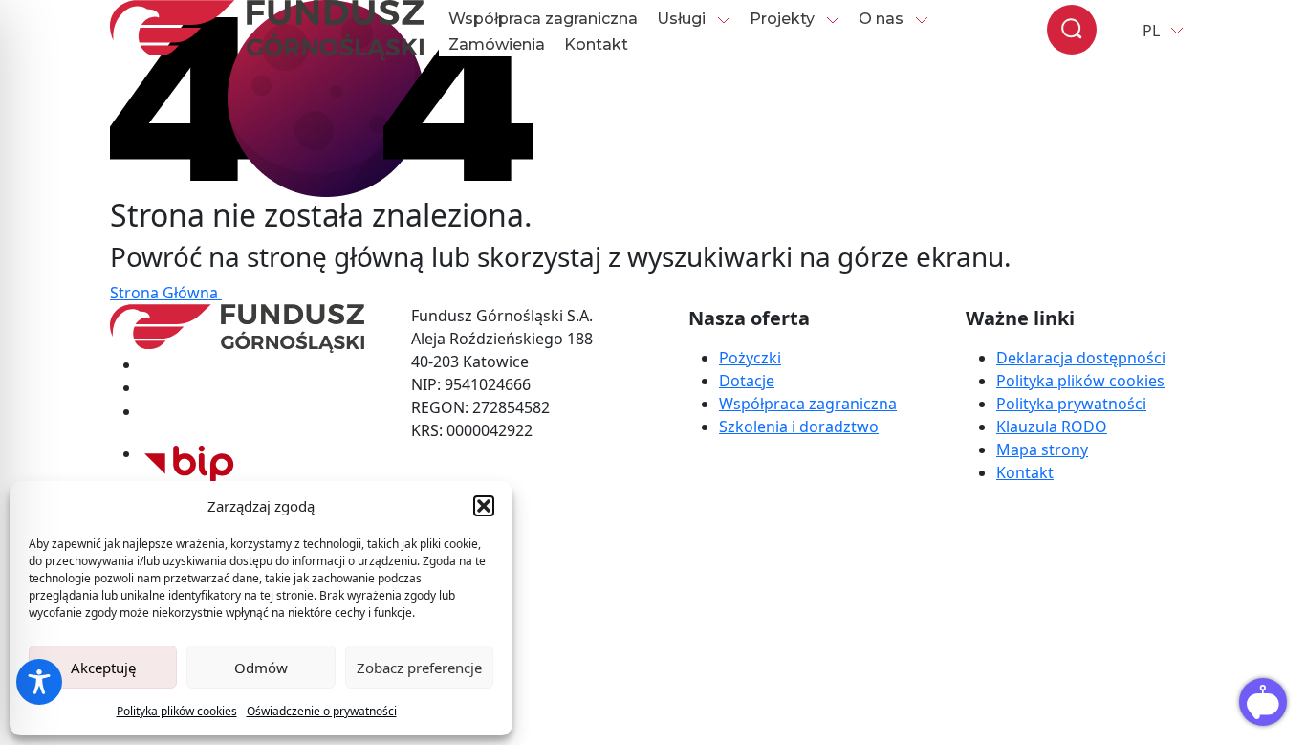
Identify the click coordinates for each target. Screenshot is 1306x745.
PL (1151, 30)
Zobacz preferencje (419, 667)
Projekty (782, 19)
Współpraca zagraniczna (543, 19)
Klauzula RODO (1051, 426)
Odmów (261, 667)
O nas (881, 19)
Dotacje (746, 380)
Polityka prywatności (1071, 403)
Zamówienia (496, 44)
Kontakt (596, 44)
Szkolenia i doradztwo (799, 426)
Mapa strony (1042, 449)
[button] (483, 505)
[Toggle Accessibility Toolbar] (39, 682)
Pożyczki (750, 357)
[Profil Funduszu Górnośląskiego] (252, 364)
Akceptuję (103, 667)
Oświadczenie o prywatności (322, 711)
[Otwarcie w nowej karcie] (189, 453)
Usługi (681, 19)
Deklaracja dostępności (1080, 357)
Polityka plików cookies (177, 711)
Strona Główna (166, 292)
